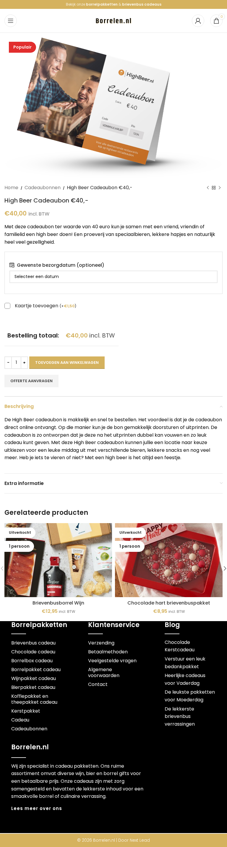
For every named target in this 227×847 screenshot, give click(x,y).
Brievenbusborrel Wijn (58, 603)
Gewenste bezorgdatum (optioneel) (60, 265)
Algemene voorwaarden (103, 672)
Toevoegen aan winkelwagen (67, 362)
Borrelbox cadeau (32, 660)
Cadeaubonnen (43, 187)
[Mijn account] (198, 21)
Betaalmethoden (108, 651)
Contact (98, 684)
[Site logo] (113, 20)
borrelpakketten (102, 4)
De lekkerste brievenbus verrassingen (180, 716)
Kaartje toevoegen (45, 306)
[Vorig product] (208, 188)
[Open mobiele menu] (10, 21)
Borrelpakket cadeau (36, 669)
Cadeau (20, 719)
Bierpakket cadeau (33, 687)
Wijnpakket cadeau (33, 678)
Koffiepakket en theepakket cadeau (34, 699)
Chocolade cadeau (33, 651)
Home (11, 187)
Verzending (101, 642)
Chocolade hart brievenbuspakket (168, 603)
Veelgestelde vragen (112, 660)
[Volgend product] (220, 188)
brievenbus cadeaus (141, 4)
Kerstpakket (25, 711)
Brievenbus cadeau (33, 642)
